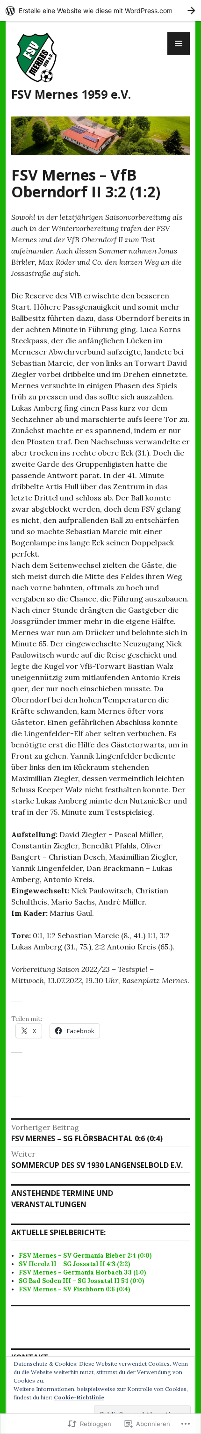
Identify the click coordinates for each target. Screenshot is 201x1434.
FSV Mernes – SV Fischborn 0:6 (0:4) (74, 1289)
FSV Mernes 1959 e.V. (71, 94)
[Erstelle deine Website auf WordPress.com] (100, 10)
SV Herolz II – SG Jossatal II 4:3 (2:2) (74, 1264)
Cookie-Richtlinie (79, 1397)
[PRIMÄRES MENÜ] (178, 43)
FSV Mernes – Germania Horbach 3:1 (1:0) (82, 1272)
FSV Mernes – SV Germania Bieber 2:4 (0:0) (85, 1256)
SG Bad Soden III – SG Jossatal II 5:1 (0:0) (81, 1281)
